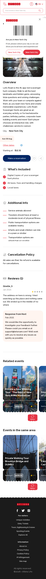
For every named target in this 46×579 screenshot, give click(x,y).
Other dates (8, 145)
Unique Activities (23, 520)
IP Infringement (23, 557)
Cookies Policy (23, 554)
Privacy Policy (23, 550)
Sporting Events (23, 531)
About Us (23, 546)
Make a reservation (17, 158)
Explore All (23, 535)
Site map (23, 561)
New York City (14, 52)
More (32, 419)
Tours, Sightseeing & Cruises (23, 527)
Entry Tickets (23, 523)
